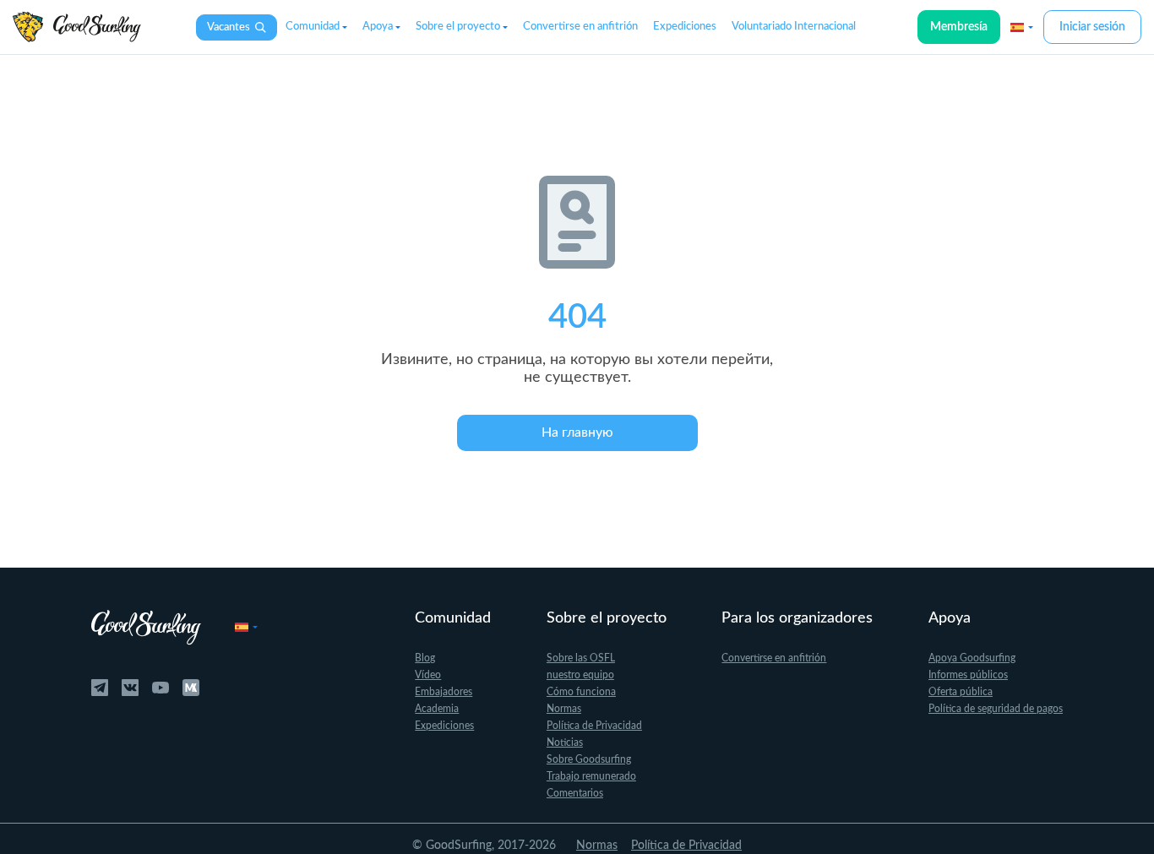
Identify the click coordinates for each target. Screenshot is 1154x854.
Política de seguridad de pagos (995, 709)
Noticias (565, 742)
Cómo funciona (581, 692)
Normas (564, 709)
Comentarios (575, 793)
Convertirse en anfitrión (580, 26)
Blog (425, 658)
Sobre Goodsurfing (589, 759)
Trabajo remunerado (591, 776)
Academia (437, 709)
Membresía (959, 27)
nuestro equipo (580, 675)
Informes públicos (968, 675)
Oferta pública (960, 692)
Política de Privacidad (594, 726)
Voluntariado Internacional (794, 26)
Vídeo (428, 675)
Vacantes (228, 27)
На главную (577, 432)
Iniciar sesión (1092, 27)
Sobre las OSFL (581, 658)
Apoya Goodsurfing (971, 658)
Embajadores (443, 692)
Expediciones (684, 26)
